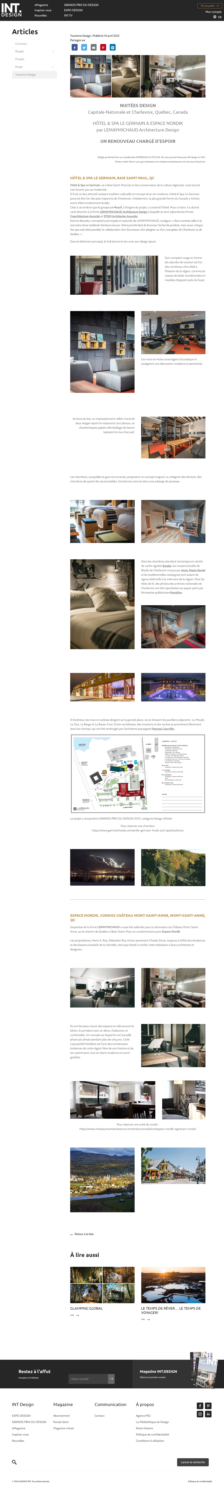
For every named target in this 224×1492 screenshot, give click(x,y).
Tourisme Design (25, 74)
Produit (19, 59)
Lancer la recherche (193, 1462)
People (19, 51)
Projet (19, 67)
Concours (21, 43)
